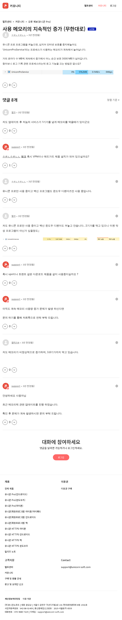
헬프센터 (88, 5)
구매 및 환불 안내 (13, 578)
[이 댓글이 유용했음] (5, 130)
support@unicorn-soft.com (76, 567)
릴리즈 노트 (10, 551)
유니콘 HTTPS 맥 (13, 540)
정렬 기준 (112, 100)
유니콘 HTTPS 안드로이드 (17, 534)
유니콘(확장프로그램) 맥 (16, 522)
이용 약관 (27, 598)
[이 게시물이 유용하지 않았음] (14, 85)
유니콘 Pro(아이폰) (14, 505)
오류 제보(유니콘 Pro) (39, 21)
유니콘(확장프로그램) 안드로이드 (20, 517)
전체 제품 (9, 488)
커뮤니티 (102, 5)
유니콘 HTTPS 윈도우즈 (16, 545)
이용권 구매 (66, 488)
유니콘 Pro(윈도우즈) (15, 500)
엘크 (13, 112)
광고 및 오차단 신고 (14, 584)
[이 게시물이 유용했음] (5, 85)
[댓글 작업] (116, 112)
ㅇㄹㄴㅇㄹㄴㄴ (18, 35)
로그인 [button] (113, 5)
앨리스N (15, 342)
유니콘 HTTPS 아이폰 (15, 528)
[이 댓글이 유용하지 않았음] (14, 130)
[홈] (5, 6)
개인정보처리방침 (12, 598)
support (15, 147)
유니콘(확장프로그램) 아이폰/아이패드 (23, 511)
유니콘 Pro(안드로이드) (16, 494)
